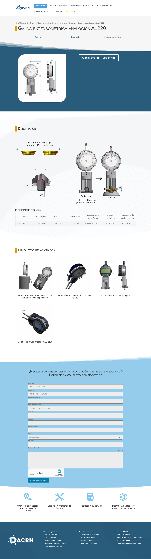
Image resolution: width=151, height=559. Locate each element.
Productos (40, 6)
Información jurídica (124, 540)
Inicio (17, 23)
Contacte (58, 11)
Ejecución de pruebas (89, 544)
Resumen (38, 37)
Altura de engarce (70, 23)
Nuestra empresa (123, 534)
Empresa (31, 441)
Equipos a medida (87, 540)
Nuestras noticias (41, 11)
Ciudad (30, 419)
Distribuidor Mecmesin (53, 547)
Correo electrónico (35, 397)
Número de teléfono (35, 405)
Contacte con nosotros (112, 37)
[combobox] (75, 437)
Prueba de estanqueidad (54, 540)
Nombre (31, 383)
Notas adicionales (34, 448)
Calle (30, 412)
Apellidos (31, 390)
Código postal (33, 426)
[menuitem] (71, 13)
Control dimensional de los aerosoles (50, 23)
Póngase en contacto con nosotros (130, 537)
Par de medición (51, 534)
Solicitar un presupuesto (38, 480)
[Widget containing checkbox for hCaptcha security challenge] (46, 472)
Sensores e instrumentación (55, 544)
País (29, 433)
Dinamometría (50, 537)
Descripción (75, 37)
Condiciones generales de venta (129, 544)
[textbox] (73, 437)
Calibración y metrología (82, 6)
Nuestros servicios (58, 6)
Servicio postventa (88, 537)
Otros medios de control (28, 23)
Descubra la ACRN (105, 6)
